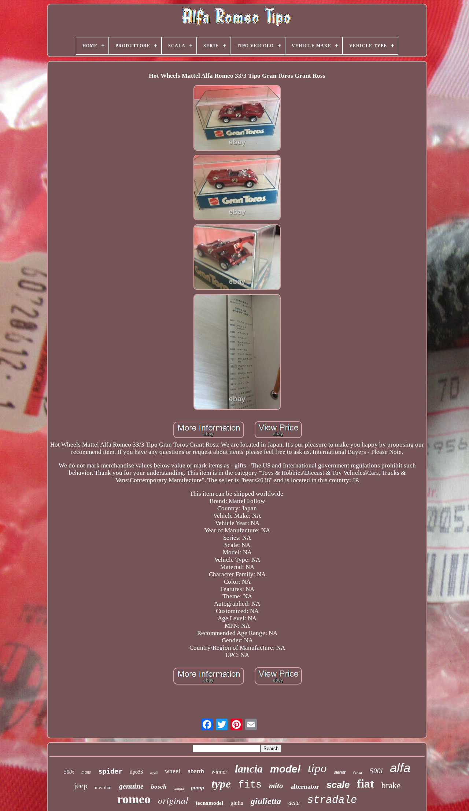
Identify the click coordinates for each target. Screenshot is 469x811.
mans (86, 772)
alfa (400, 767)
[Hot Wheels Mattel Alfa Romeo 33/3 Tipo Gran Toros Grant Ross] (237, 119)
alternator (305, 786)
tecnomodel (209, 803)
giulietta (266, 801)
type (221, 783)
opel (154, 773)
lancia (249, 769)
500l (376, 771)
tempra (179, 788)
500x (69, 772)
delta (294, 803)
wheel (172, 771)
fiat (365, 783)
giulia (236, 802)
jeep (81, 785)
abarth (196, 771)
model (285, 769)
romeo (134, 799)
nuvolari (103, 787)
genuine (131, 786)
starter (340, 772)
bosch (158, 786)
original (173, 800)
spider (110, 771)
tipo (317, 768)
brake (390, 785)
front (357, 773)
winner (219, 771)
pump (197, 787)
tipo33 (136, 772)
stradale (332, 800)
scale (338, 784)
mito (276, 785)
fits (250, 784)
